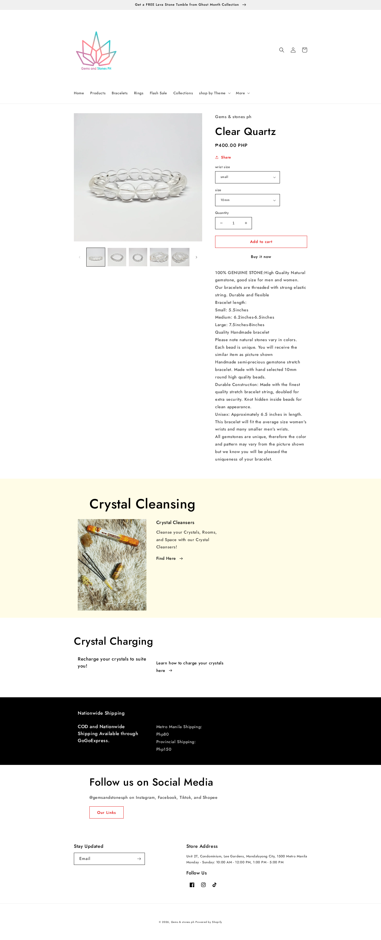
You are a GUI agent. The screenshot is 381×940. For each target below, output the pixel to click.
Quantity (222, 212)
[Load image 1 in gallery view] (96, 257)
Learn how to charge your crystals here (190, 666)
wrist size (222, 166)
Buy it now (261, 257)
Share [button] (226, 157)
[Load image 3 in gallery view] (117, 257)
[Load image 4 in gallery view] (138, 257)
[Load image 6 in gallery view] (180, 257)
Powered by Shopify (208, 922)
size (218, 190)
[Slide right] (196, 257)
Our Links (106, 812)
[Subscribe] (139, 859)
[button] (214, 93)
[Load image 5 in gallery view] (159, 257)
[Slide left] (79, 257)
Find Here (166, 558)
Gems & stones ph (182, 922)
